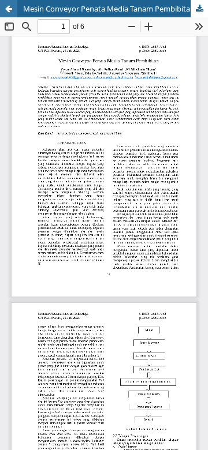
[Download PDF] (199, 8)
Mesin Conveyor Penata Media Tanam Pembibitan (109, 8)
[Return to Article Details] (8, 8)
